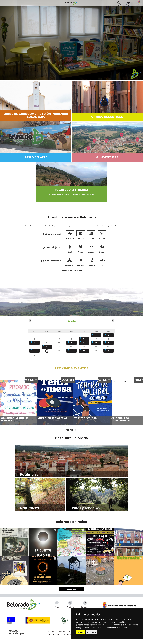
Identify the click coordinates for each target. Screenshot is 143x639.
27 (71, 351)
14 (84, 343)
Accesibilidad (15, 635)
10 (34, 343)
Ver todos (71, 430)
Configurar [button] (91, 632)
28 (84, 351)
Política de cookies (17, 633)
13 (71, 343)
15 (96, 343)
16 (108, 343)
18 (47, 347)
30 (108, 351)
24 (35, 351)
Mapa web (13, 630)
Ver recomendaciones (71, 271)
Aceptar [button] (81, 632)
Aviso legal (13, 632)
